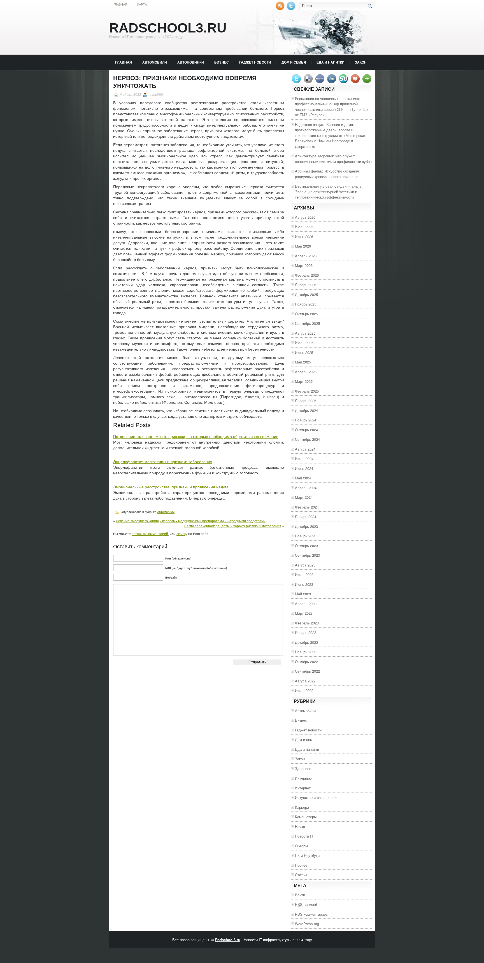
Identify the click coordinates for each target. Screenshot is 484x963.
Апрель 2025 (306, 371)
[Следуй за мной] (292, 8)
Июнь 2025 (304, 352)
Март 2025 (304, 381)
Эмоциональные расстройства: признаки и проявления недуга (171, 487)
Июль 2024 (304, 458)
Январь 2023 (305, 632)
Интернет (303, 788)
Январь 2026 (305, 284)
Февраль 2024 (307, 507)
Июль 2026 (304, 226)
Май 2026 (303, 246)
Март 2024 (304, 497)
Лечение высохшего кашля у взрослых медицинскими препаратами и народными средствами (191, 520)
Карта (142, 4)
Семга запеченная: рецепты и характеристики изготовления (232, 525)
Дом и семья (293, 62)
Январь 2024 (305, 516)
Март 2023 (304, 613)
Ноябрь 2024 (305, 420)
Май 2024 (303, 478)
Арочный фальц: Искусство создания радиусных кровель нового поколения (327, 173)
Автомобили (154, 62)
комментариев (311, 914)
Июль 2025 (304, 342)
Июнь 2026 (304, 236)
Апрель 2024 (306, 487)
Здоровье (303, 768)
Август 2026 (305, 217)
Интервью (303, 778)
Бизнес (221, 62)
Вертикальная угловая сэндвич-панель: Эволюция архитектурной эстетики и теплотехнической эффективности (329, 191)
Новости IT (304, 836)
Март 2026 (304, 265)
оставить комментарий (150, 533)
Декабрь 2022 (306, 642)
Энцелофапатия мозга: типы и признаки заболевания (162, 462)
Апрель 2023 (306, 603)
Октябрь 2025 (306, 313)
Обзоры (301, 845)
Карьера (302, 807)
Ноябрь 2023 (305, 535)
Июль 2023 (304, 574)
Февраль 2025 (307, 391)
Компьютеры (306, 816)
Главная (120, 4)
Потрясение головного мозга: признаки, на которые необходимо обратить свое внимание (195, 436)
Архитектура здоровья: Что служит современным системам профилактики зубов (333, 158)
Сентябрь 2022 (307, 671)
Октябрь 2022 (306, 661)
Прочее (301, 865)
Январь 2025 (305, 400)
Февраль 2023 (307, 623)
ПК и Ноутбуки (307, 855)
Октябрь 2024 (306, 429)
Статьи (301, 874)
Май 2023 (303, 593)
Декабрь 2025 (306, 294)
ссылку (181, 533)
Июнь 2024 (304, 468)
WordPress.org (307, 923)
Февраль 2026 (307, 275)
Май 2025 (303, 362)
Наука (300, 826)
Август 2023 (305, 565)
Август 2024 (305, 449)
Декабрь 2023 (306, 526)
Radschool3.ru (168, 27)
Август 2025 (305, 333)
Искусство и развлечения (316, 797)
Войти (300, 894)
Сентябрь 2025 (307, 323)
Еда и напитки (331, 62)
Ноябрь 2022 (305, 651)
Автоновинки (190, 62)
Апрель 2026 (306, 255)
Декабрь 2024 (306, 410)
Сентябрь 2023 (307, 555)
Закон (361, 62)
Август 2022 (305, 681)
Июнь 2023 (304, 584)
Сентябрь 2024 (307, 439)
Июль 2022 (304, 690)
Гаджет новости (255, 62)
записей (306, 904)
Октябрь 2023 (306, 545)
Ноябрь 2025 (305, 304)
